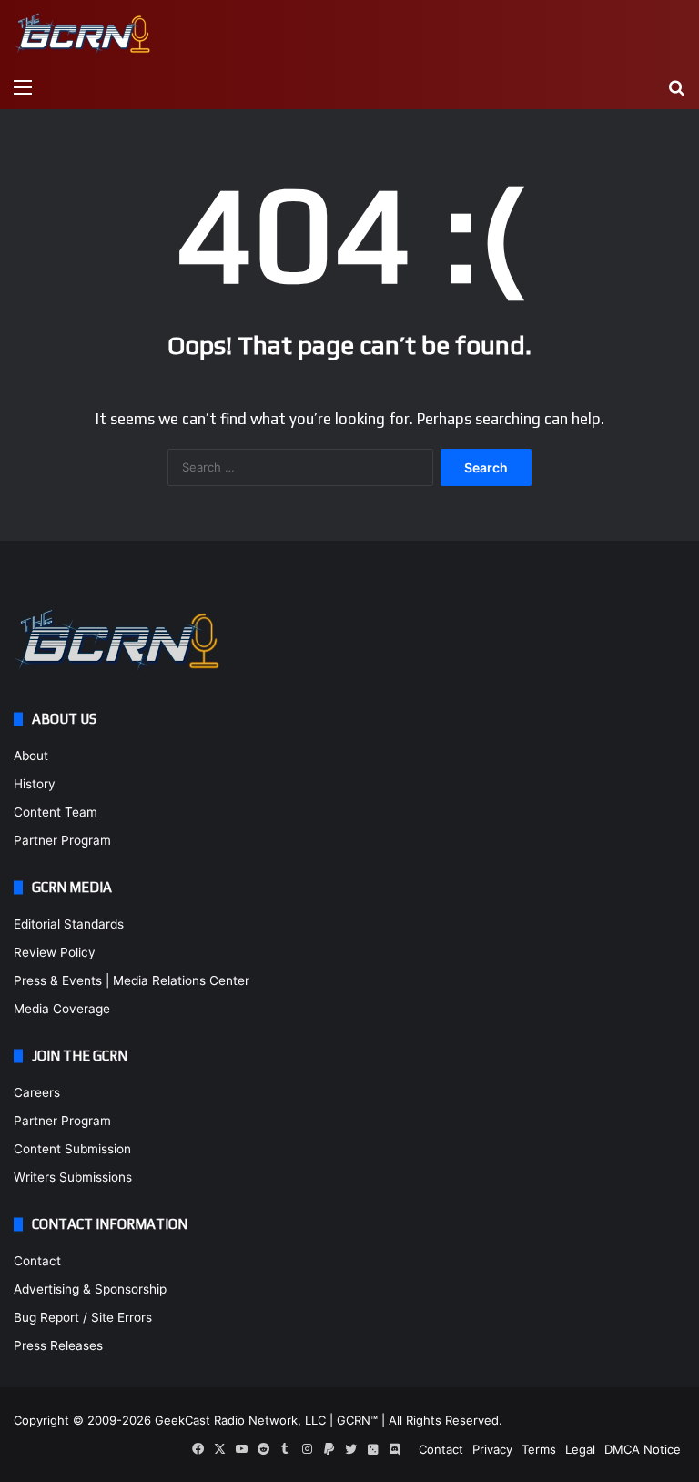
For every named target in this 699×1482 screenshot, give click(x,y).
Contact (37, 1261)
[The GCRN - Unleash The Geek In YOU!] (82, 34)
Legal (580, 1449)
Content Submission (72, 1149)
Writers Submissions (73, 1177)
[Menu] (23, 86)
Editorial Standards (69, 924)
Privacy (492, 1449)
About (31, 755)
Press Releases (58, 1345)
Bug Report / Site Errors (83, 1317)
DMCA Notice (642, 1449)
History (35, 784)
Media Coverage (62, 1008)
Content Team (55, 812)
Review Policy (55, 952)
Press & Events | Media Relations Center (131, 980)
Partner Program (62, 840)
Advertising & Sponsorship (90, 1289)
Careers (37, 1092)
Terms (539, 1449)
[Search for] (676, 86)
